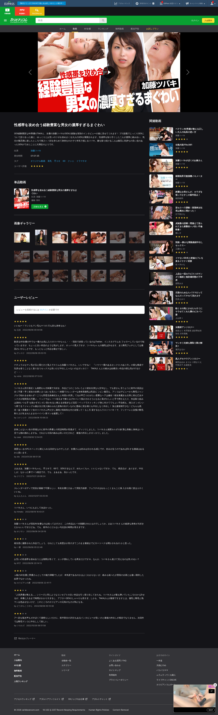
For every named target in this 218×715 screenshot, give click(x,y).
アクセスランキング (22, 699)
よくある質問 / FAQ (117, 660)
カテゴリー (66, 665)
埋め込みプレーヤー (26, 638)
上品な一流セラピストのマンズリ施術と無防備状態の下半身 (188, 276)
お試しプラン (152, 28)
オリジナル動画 (38, 161)
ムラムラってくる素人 (166, 675)
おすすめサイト (163, 655)
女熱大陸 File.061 (183, 144)
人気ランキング (21, 681)
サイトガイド (115, 655)
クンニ (71, 161)
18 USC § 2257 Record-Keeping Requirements (64, 710)
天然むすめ (161, 665)
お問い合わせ (115, 665)
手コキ (57, 161)
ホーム (62, 28)
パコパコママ (162, 670)
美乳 (50, 161)
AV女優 (87, 28)
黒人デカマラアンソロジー (187, 358)
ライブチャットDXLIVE (166, 680)
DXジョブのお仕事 (76, 699)
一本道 (159, 660)
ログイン (195, 20)
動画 (75, 28)
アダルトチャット (100, 699)
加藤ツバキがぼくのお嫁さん (188, 160)
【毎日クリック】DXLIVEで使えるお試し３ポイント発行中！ (41, 3)
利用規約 (113, 675)
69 (64, 161)
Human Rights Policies (99, 710)
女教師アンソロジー (184, 327)
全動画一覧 (66, 660)
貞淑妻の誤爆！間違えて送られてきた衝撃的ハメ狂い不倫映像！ (188, 226)
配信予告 (135, 28)
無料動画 (119, 28)
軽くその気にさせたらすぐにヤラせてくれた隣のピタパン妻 (188, 311)
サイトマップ (115, 670)
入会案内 (208, 20)
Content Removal (121, 710)
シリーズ (65, 670)
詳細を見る (38, 206)
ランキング (103, 28)
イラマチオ (81, 161)
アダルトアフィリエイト (50, 699)
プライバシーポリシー (118, 680)
